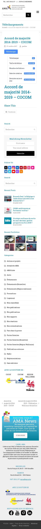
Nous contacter (24, 526)
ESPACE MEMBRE (25, 2)
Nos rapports (12, 317)
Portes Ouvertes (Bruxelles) (17, 340)
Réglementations (14, 358)
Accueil (4, 27)
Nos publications (13, 307)
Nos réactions (12, 321)
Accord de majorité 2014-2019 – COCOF (8, 403)
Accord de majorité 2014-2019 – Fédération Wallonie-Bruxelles (27, 403)
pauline (24, 46)
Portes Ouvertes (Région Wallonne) (20, 345)
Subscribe (20, 153)
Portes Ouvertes (13, 335)
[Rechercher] (28, 15)
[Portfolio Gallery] (9, 247)
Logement (11, 298)
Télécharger (11, 52)
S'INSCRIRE (20, 435)
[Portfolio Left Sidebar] (31, 247)
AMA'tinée (11, 270)
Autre (9, 275)
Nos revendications (14, 326)
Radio (9, 354)
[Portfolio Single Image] (20, 239)
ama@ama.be (25, 479)
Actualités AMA (13, 266)
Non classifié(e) (13, 303)
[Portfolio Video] (31, 239)
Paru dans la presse (14, 331)
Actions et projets (13, 261)
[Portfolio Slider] (9, 239)
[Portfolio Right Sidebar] (20, 247)
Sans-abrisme (12, 363)
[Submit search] (34, 129)
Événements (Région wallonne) (19, 289)
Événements (12, 280)
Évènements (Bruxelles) (16, 284)
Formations (11, 293)
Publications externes (15, 349)
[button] (38, 12)
